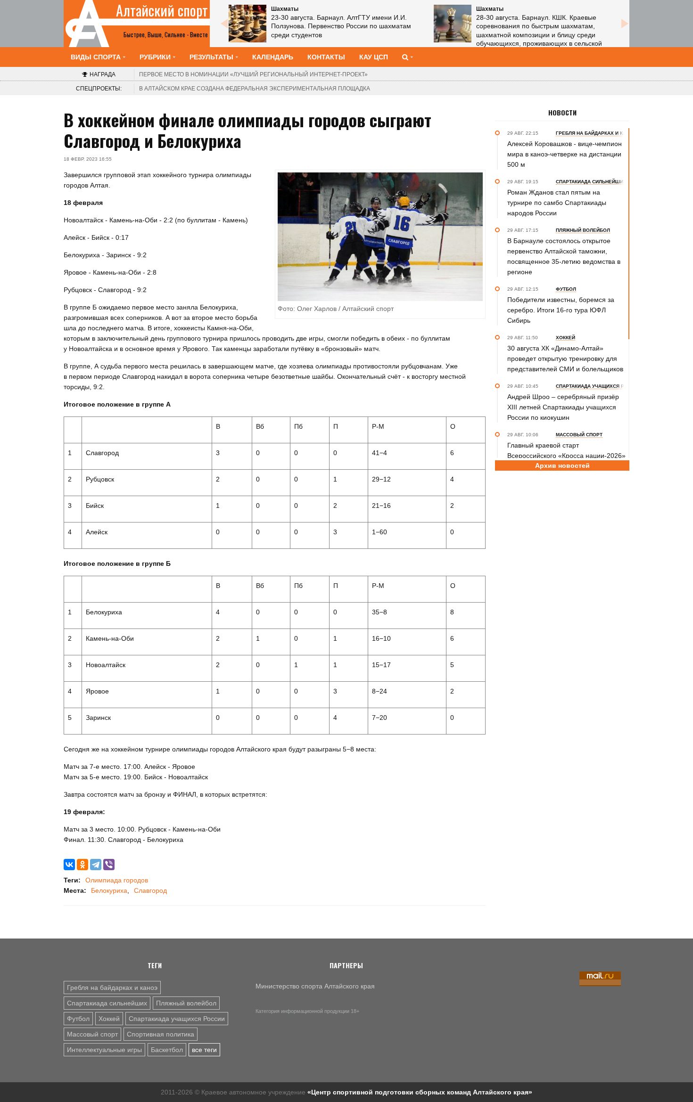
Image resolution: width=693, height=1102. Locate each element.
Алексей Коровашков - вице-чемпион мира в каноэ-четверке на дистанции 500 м (564, 154)
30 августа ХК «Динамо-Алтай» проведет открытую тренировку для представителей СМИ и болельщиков (565, 358)
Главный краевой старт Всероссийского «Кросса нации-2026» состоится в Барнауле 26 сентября (566, 455)
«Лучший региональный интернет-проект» (253, 74)
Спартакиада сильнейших (107, 1003)
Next (624, 23)
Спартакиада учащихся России (177, 1018)
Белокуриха (109, 890)
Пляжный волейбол (186, 1003)
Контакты (326, 57)
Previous (224, 23)
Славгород (150, 890)
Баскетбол (167, 1049)
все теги (204, 1049)
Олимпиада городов (116, 880)
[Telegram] (95, 864)
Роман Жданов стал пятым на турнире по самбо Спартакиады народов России (556, 202)
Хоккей (109, 1018)
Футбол (78, 1018)
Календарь (272, 57)
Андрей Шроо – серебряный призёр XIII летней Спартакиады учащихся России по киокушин (563, 407)
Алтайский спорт (162, 10)
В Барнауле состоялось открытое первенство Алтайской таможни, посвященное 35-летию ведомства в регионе (563, 256)
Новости (562, 112)
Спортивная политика (160, 1034)
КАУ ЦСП (373, 57)
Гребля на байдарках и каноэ (112, 987)
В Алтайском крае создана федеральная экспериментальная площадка (254, 88)
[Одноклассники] (82, 864)
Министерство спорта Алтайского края (315, 986)
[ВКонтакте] (69, 864)
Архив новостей (562, 465)
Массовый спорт (92, 1034)
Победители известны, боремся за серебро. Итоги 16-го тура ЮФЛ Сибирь (560, 310)
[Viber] (109, 864)
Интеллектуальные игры (104, 1049)
